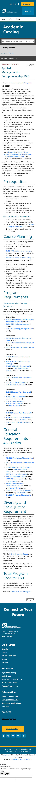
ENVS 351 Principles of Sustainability (18, 422)
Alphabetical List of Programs (21, 83)
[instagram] (8, 736)
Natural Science (22, 152)
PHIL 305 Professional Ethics (16, 385)
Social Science (26, 154)
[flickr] (24, 736)
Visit (10, 4)
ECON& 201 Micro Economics (16, 382)
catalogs (6, 755)
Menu (27, 11)
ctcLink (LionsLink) (9, 656)
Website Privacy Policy (10, 686)
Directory (5, 706)
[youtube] (18, 736)
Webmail (5, 662)
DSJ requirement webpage (18, 554)
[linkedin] (13, 736)
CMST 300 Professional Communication (20, 347)
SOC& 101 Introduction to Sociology (18, 418)
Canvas (4, 652)
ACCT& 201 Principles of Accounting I (19, 258)
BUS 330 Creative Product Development (20, 343)
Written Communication (15, 156)
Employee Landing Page (10, 700)
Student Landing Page (10, 696)
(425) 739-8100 (7, 636)
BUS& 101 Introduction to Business (18, 251)
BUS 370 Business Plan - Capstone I (18, 378)
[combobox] (18, 41)
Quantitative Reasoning (12, 154)
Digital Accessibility (9, 673)
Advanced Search (7, 53)
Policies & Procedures (9, 683)
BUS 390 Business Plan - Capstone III (18, 413)
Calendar (5, 649)
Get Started (26, 4)
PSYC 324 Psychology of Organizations (19, 329)
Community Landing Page (11, 703)
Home (3, 19)
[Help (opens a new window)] (33, 65)
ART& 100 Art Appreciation (15, 397)
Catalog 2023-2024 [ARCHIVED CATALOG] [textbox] (16, 41)
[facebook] (3, 736)
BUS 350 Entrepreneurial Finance (17, 357)
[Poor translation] (7, 773)
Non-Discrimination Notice (12, 679)
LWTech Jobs (6, 676)
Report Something (12, 729)
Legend (4, 659)
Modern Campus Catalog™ (22, 759)
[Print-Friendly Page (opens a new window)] (30, 65)
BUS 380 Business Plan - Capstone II (18, 392)
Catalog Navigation (10, 58)
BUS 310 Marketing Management (17, 324)
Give (15, 4)
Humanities (12, 152)
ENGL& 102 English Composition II (18, 366)
